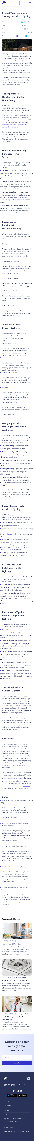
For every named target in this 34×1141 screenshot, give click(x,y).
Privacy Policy (8, 1127)
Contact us (26, 786)
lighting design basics (16, 497)
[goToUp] (28, 1078)
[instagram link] (18, 1091)
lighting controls (11, 534)
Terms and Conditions (11, 1125)
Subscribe (17, 1063)
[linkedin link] (21, 1091)
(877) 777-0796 (9, 1085)
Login (24, 3)
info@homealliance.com (23, 1085)
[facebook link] (14, 1091)
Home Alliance (17, 778)
